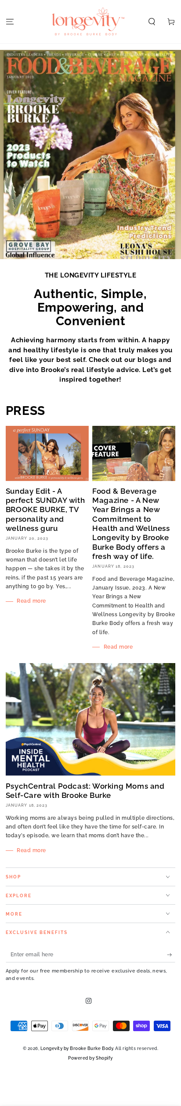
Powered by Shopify (90, 1057)
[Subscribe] (171, 955)
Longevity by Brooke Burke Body (76, 1048)
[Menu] (9, 21)
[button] (152, 21)
